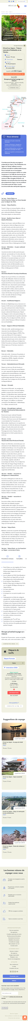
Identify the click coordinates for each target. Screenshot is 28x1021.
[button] (22, 28)
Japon (10, 11)
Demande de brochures (14, 938)
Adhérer (14, 980)
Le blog (14, 966)
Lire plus (14, 739)
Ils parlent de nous (14, 968)
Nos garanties (14, 932)
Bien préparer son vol (14, 943)
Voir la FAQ (14, 77)
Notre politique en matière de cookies (14, 1015)
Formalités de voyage (14, 941)
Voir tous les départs (13, 74)
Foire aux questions (14, 930)
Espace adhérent (11, 1)
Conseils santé (14, 945)
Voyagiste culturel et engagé (9, 1)
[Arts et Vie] (14, 6)
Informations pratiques (15, 1)
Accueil (3, 11)
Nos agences (14, 953)
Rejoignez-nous (14, 957)
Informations (14, 692)
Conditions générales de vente (14, 934)
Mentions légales (14, 1013)
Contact (13, 1)
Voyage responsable (14, 955)
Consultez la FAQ (13, 706)
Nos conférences (14, 964)
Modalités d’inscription (14, 940)
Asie (7, 11)
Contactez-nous (14, 87)
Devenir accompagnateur (14, 959)
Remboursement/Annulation (14, 936)
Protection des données (14, 1018)
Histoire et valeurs (14, 951)
